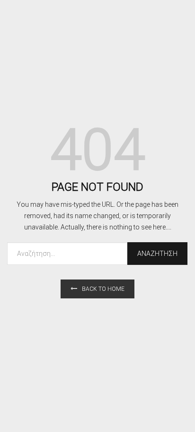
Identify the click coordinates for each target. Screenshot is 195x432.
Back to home (103, 289)
